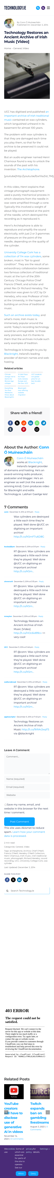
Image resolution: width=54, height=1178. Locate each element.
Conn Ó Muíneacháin (30, 22)
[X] (17, 423)
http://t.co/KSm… (24, 571)
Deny (33, 1173)
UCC (6, 647)
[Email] (37, 429)
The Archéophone (28, 169)
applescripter (10, 717)
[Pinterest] (23, 429)
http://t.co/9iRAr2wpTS (35, 729)
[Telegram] (43, 423)
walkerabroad (10, 682)
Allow (21, 1173)
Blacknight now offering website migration (23, 391)
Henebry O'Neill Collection (31, 853)
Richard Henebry (32, 858)
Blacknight (11, 353)
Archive (27, 851)
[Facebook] (10, 423)
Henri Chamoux (11, 856)
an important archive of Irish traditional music (26, 115)
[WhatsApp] (37, 423)
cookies (11, 1149)
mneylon (8, 616)
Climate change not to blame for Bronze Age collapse (10, 378)
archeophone (16, 851)
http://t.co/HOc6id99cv (28, 633)
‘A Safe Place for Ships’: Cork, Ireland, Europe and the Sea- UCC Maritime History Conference (23, 378)
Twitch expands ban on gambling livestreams (36, 1092)
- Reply (36, 512)
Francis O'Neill (11, 853)
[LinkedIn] (30, 423)
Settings (44, 1149)
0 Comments (17, 1139)
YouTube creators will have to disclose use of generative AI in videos (10, 1092)
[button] (6, 1112)
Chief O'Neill (38, 851)
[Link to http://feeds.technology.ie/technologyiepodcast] (43, 8)
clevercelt (8, 581)
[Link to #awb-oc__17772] (38, 8)
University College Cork (31, 861)
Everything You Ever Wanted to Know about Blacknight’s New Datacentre (9, 392)
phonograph (17, 858)
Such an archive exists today (21, 315)
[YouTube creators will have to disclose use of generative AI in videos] (14, 1091)
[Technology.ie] (15, 7)
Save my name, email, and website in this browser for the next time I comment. (26, 808)
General (19, 847)
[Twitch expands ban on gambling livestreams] (40, 1091)
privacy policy (29, 1150)
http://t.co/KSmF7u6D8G (29, 536)
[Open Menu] (48, 7)
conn (6, 512)
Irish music (25, 856)
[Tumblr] (10, 429)
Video (26, 847)
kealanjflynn (9, 547)
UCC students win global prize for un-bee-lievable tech (36, 378)
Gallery (18, 1092)
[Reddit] (24, 423)
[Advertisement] (25, 938)
